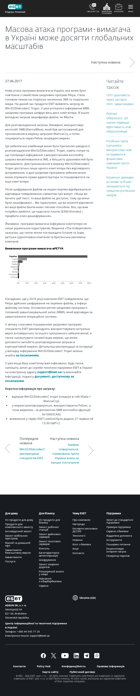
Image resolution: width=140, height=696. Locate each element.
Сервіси (43, 585)
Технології (79, 535)
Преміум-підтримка (118, 527)
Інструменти (114, 540)
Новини (78, 540)
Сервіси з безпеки (117, 531)
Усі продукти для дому (19, 519)
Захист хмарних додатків (49, 565)
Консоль (44, 548)
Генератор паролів (118, 555)
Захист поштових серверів (50, 542)
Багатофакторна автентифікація (49, 554)
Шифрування (47, 559)
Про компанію (81, 519)
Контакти (78, 553)
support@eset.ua (49, 372)
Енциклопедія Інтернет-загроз (116, 550)
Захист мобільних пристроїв (16, 537)
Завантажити (13, 557)
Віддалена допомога (119, 535)
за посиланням (27, 355)
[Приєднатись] (96, 657)
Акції (76, 548)
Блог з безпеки (82, 544)
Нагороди (79, 524)
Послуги (10, 561)
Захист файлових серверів (50, 535)
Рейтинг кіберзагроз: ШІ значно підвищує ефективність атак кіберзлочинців (118, 123)
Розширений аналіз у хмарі (51, 573)
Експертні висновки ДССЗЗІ (85, 530)
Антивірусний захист (18, 531)
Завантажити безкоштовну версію (18, 551)
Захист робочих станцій (49, 528)
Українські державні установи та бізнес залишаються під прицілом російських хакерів (120, 186)
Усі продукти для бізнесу (49, 521)
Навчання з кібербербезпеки (50, 580)
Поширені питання (118, 544)
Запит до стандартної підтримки (119, 521)
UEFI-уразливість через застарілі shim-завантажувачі (120, 100)
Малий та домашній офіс (17, 544)
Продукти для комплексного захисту (19, 525)
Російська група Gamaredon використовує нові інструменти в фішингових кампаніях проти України (118, 154)
